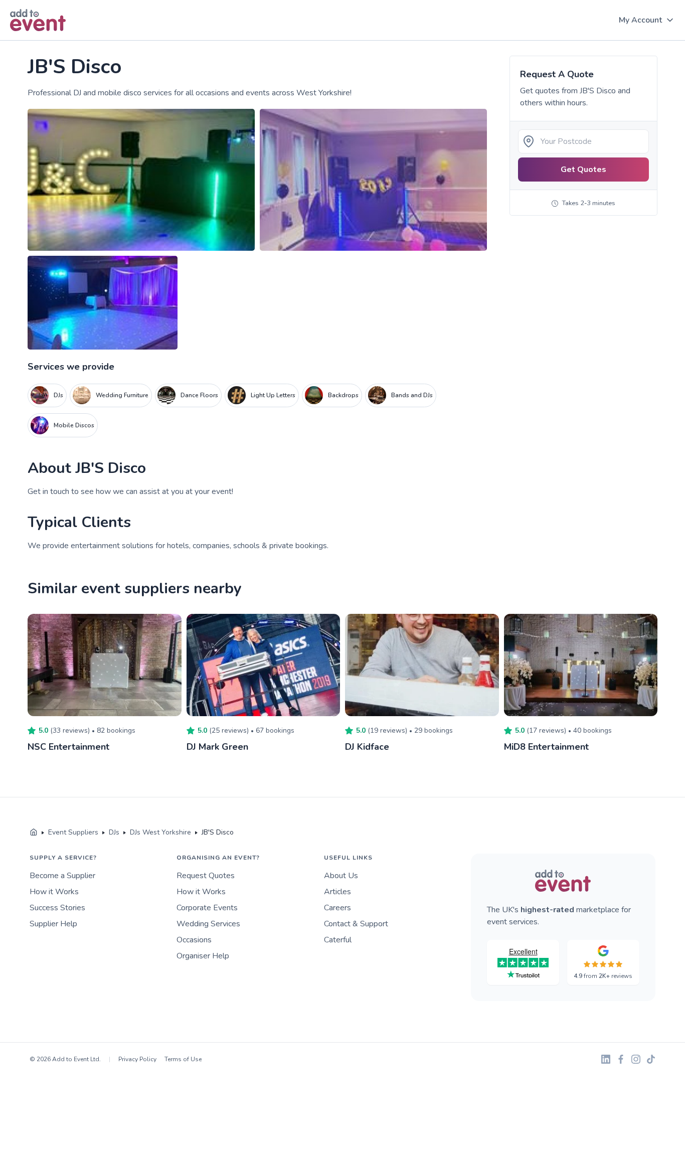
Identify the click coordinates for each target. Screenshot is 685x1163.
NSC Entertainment (68, 747)
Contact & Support (356, 923)
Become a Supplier (62, 875)
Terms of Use (183, 1059)
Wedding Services (208, 923)
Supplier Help (53, 923)
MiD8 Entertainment (546, 747)
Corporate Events (207, 907)
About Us (341, 875)
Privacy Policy (137, 1059)
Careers (337, 907)
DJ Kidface (367, 747)
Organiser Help (203, 955)
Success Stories (57, 907)
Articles (337, 891)
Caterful (338, 939)
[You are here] (34, 832)
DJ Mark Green (217, 747)
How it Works (54, 891)
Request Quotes (206, 875)
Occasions (194, 939)
